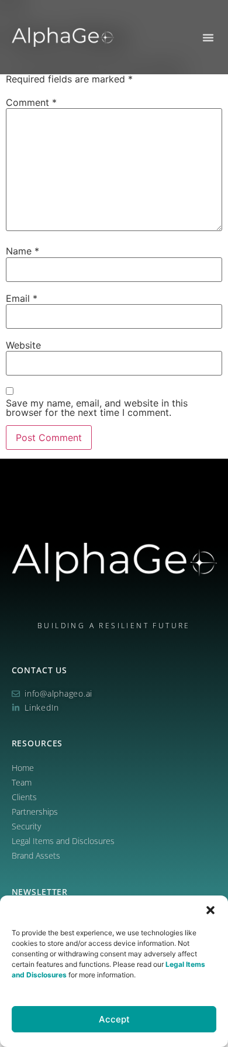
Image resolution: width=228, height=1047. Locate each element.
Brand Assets (36, 855)
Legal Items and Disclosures (63, 840)
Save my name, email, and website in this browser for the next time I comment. (97, 407)
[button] (210, 910)
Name (22, 251)
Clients (24, 797)
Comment (31, 102)
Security (26, 826)
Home (23, 767)
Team (22, 782)
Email (21, 298)
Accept (114, 1019)
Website (23, 345)
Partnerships (35, 811)
